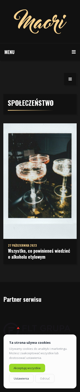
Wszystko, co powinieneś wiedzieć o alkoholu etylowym (39, 254)
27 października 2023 (22, 245)
